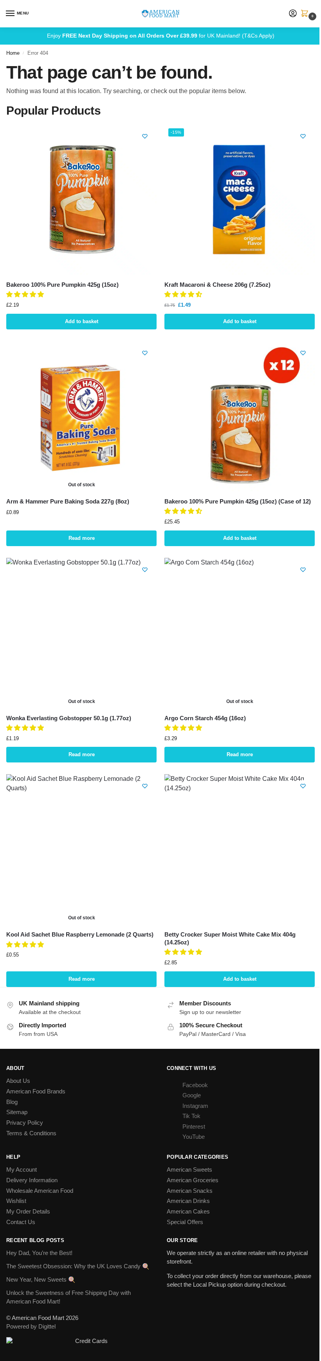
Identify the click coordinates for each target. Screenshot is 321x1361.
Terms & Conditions (31, 1133)
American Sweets (189, 1170)
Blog (12, 1102)
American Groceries (192, 1180)
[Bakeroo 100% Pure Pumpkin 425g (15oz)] (81, 199)
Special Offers (185, 1222)
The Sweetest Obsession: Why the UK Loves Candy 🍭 (77, 1266)
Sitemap (16, 1112)
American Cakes (188, 1211)
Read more (82, 538)
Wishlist (16, 1201)
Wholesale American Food (39, 1191)
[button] (306, 14)
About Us (18, 1081)
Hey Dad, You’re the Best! (39, 1253)
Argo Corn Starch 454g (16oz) (205, 718)
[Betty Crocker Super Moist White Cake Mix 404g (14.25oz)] (239, 849)
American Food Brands (35, 1091)
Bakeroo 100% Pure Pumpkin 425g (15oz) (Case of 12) (237, 501)
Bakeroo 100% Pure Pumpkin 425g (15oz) (62, 284)
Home (13, 53)
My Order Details (28, 1211)
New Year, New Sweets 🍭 (40, 1279)
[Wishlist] (145, 136)
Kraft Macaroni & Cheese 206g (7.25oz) (217, 284)
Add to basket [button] (81, 321)
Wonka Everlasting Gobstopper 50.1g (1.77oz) (68, 718)
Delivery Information (32, 1180)
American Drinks (188, 1201)
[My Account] (293, 14)
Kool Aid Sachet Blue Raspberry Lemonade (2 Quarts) (79, 934)
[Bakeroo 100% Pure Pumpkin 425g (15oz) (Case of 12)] (239, 416)
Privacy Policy (24, 1123)
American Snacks (190, 1191)
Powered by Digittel (31, 1326)
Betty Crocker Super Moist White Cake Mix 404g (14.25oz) (230, 938)
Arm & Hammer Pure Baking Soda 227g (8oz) (67, 501)
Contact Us (20, 1222)
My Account (21, 1170)
